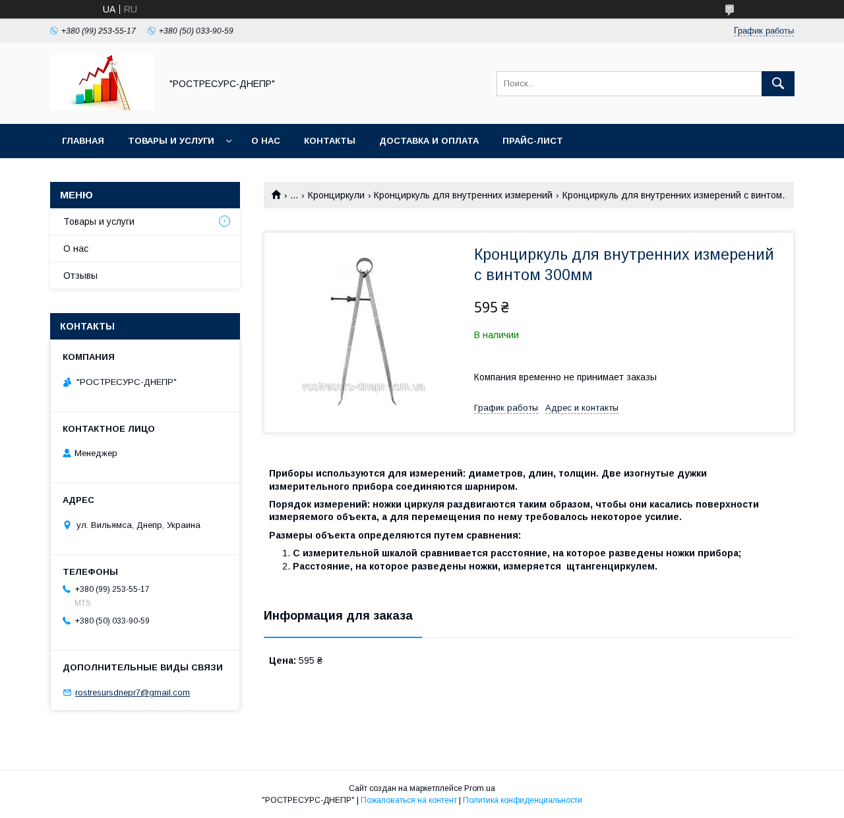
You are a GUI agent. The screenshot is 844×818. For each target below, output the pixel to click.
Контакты (329, 141)
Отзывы (80, 275)
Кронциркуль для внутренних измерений (463, 195)
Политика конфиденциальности (522, 800)
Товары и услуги (171, 141)
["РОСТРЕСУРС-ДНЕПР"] (102, 107)
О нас (265, 141)
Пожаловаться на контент (409, 800)
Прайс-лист (532, 141)
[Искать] (778, 83)
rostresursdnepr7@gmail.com (132, 692)
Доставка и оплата (429, 141)
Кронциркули (336, 195)
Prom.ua (479, 788)
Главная (83, 141)
